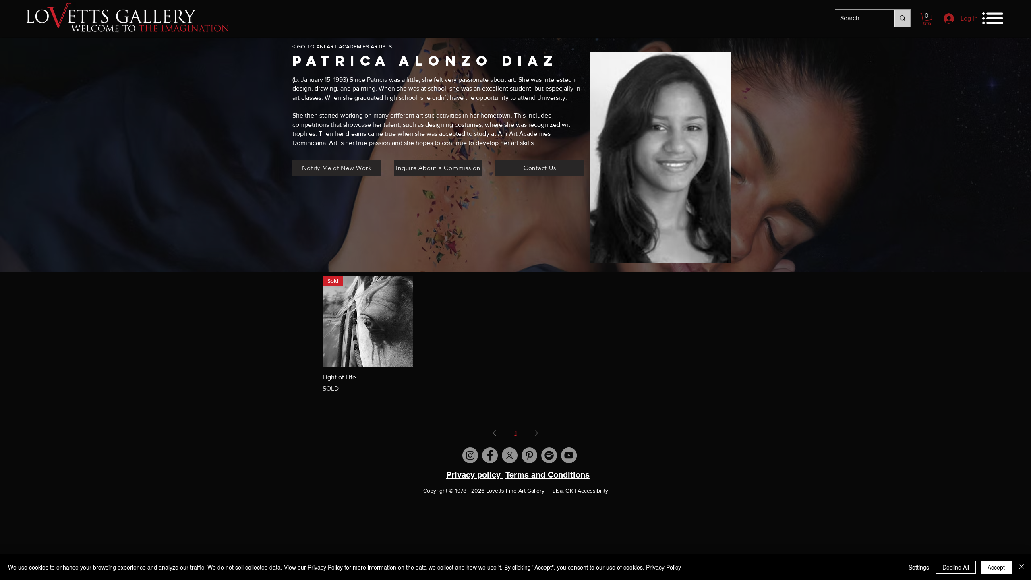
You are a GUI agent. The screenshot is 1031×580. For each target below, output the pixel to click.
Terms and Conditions (547, 475)
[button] (927, 19)
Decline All (955, 567)
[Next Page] (536, 433)
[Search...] (902, 18)
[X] (510, 455)
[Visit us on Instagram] (470, 455)
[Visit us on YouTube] (569, 455)
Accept (996, 567)
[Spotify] (549, 455)
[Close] (1021, 567)
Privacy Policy (663, 567)
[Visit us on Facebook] (490, 455)
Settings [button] (919, 567)
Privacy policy (474, 475)
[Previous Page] (494, 433)
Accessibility (593, 490)
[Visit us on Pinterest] (529, 455)
